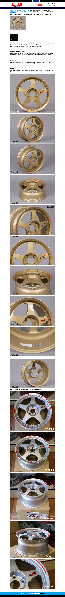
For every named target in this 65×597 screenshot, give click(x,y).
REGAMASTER (50, 8)
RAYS (45, 8)
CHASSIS (17, 8)
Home (11, 10)
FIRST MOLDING (29, 8)
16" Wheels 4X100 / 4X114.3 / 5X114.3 (22, 10)
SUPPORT (48, 3)
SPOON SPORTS (35, 8)
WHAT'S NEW (13, 8)
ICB (39, 8)
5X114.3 (28, 10)
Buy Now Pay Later (28, 1)
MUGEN (42, 8)
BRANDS (21, 8)
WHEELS (25, 8)
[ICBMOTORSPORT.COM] (16, 4)
